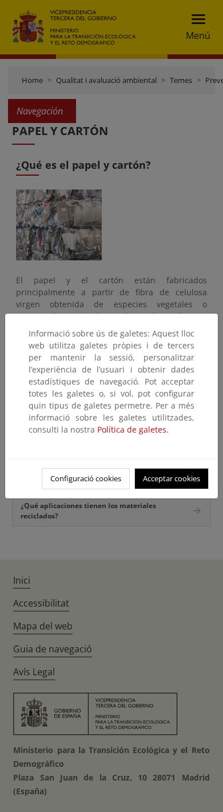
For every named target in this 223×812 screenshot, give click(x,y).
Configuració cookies (85, 478)
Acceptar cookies (171, 478)
